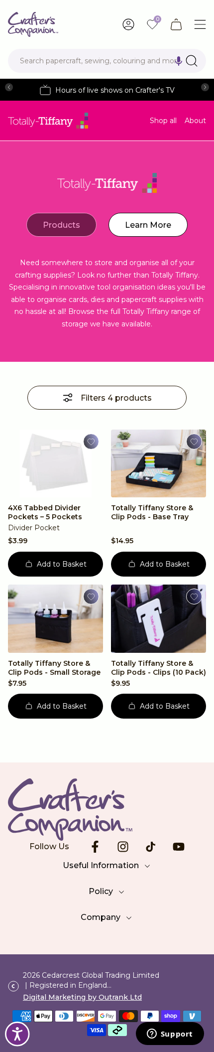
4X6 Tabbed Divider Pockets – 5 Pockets (45, 512)
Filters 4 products (116, 398)
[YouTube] (179, 847)
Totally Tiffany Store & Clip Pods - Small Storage (54, 668)
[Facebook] (95, 847)
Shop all (163, 120)
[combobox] (107, 61)
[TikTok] (151, 847)
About (195, 120)
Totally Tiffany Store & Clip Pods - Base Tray (152, 512)
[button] (178, 61)
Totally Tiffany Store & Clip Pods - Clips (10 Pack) (158, 668)
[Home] (33, 24)
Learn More (148, 225)
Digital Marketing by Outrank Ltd (82, 997)
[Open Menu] (200, 24)
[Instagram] (123, 847)
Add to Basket (62, 564)
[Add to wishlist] (91, 442)
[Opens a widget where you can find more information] (169, 1034)
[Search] (192, 61)
